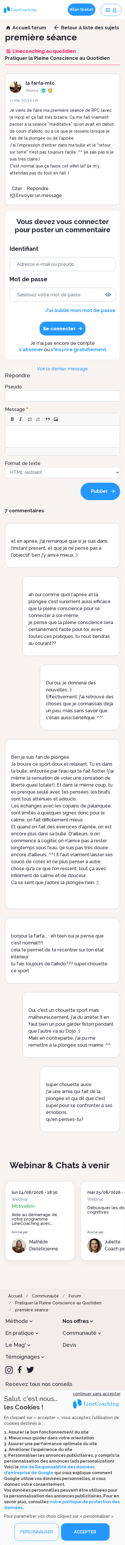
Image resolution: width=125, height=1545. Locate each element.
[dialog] (62, 1467)
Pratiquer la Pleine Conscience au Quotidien (58, 1303)
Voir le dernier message (62, 369)
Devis (69, 1345)
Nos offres (76, 1321)
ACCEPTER (85, 1532)
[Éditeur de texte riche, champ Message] (62, 436)
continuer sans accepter (97, 1393)
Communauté (45, 1296)
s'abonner (31, 349)
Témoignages (22, 1357)
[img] (108, 294)
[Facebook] (19, 1369)
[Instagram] (9, 1370)
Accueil (15, 1296)
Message (15, 409)
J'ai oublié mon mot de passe (80, 310)
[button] (12, 419)
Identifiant (24, 249)
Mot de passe (28, 279)
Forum (75, 1296)
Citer (17, 188)
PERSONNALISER (36, 1532)
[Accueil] (20, 10)
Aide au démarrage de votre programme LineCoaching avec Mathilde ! (34, 1221)
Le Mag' (15, 1345)
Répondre (38, 188)
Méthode (16, 1321)
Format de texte (22, 463)
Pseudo (13, 387)
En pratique (19, 1333)
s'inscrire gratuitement (78, 349)
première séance (32, 1310)
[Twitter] (30, 1369)
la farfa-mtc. (41, 83)
